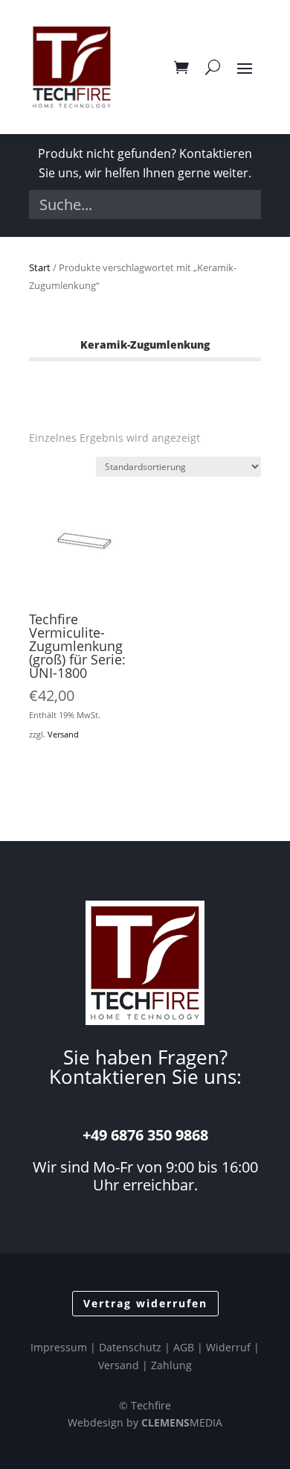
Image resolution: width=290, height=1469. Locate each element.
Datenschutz (130, 1347)
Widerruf (228, 1347)
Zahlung (171, 1365)
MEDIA (181, 1422)
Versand (63, 734)
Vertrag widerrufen (145, 1303)
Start (40, 267)
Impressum (58, 1347)
